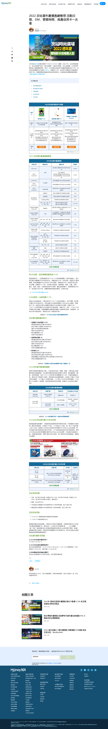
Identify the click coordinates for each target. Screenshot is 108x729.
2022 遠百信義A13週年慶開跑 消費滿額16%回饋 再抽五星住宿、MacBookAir (65, 631)
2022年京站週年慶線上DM (39, 292)
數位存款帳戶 (58, 678)
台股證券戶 (42, 676)
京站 (31, 561)
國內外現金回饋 (14, 682)
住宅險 (41, 694)
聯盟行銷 (72, 682)
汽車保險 (42, 696)
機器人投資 (42, 684)
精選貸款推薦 (28, 687)
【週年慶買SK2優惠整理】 (37, 74)
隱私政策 (72, 687)
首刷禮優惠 (13, 693)
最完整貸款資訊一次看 (30, 678)
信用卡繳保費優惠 (15, 695)
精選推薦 (13, 680)
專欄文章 (86, 676)
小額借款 (27, 700)
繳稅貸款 (27, 680)
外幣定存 (42, 688)
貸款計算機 (28, 682)
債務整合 (27, 710)
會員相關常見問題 (88, 684)
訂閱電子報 (72, 678)
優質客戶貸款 (28, 693)
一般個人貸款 (28, 691)
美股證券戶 (42, 678)
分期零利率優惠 (14, 691)
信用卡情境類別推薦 (15, 676)
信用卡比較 (44, 4)
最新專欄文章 (87, 4)
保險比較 (79, 4)
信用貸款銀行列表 (29, 708)
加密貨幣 (42, 686)
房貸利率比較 (28, 706)
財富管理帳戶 (58, 676)
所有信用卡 (13, 678)
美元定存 (57, 680)
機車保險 (42, 699)
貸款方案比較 (52, 4)
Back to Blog (35, 583)
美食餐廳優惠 (14, 706)
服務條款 (72, 685)
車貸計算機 (28, 685)
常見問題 (96, 4)
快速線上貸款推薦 (29, 676)
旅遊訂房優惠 (14, 704)
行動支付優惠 (14, 702)
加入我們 (72, 676)
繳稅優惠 (13, 685)
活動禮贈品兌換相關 (89, 682)
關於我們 (72, 689)
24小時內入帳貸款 (29, 713)
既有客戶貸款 (28, 695)
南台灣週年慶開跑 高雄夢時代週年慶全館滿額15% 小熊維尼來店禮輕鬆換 (64, 617)
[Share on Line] (12, 61)
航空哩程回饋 (14, 687)
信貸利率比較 (28, 689)
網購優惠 (13, 700)
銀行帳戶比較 (62, 4)
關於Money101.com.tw (89, 686)
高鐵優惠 (13, 710)
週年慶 (37, 64)
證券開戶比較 (71, 4)
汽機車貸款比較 (29, 704)
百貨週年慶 (37, 561)
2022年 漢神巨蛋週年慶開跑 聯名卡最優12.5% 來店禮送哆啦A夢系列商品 (65, 602)
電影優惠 (13, 697)
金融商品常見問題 (88, 688)
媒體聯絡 (72, 680)
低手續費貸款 (28, 697)
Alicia (37, 29)
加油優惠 (13, 689)
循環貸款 (27, 702)
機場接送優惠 (14, 708)
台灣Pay (46, 70)
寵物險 (41, 701)
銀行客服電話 (58, 688)
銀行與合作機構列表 (59, 686)
